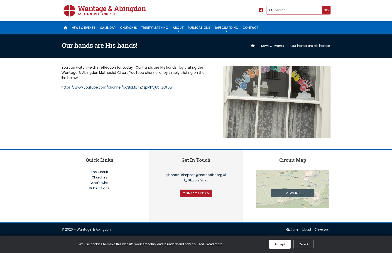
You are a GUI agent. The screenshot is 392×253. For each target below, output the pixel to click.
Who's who (99, 183)
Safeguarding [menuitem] (226, 27)
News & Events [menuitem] (83, 27)
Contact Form (196, 193)
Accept (279, 244)
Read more (214, 244)
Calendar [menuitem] (108, 27)
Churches (99, 178)
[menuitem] (65, 27)
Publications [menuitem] (199, 27)
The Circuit (99, 172)
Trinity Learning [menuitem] (154, 27)
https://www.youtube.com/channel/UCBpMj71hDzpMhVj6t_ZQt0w (116, 87)
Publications (99, 188)
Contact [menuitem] (250, 27)
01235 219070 (198, 180)
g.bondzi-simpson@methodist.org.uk (196, 175)
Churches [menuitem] (128, 27)
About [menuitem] (178, 27)
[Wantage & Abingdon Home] (69, 10)
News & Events (272, 45)
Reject (303, 244)
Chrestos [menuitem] (321, 229)
